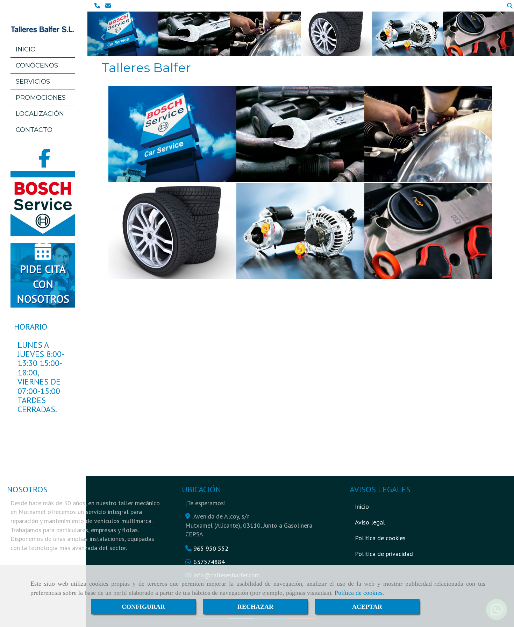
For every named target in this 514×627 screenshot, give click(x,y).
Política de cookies (359, 592)
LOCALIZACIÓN (40, 114)
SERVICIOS (33, 81)
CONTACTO (34, 130)
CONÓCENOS (37, 65)
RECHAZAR (255, 606)
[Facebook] (44, 163)
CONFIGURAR (143, 606)
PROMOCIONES (41, 97)
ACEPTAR (367, 606)
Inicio (362, 506)
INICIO (26, 49)
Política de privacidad (384, 554)
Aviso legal (370, 522)
